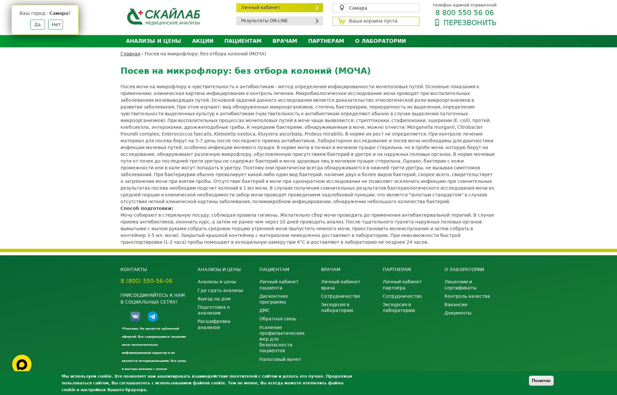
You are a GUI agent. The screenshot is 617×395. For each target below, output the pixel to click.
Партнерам (326, 41)
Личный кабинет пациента (279, 284)
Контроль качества (467, 296)
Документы (457, 312)
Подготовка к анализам (214, 310)
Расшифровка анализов (214, 324)
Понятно (541, 380)
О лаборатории (380, 41)
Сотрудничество (340, 296)
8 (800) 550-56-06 (146, 280)
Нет (56, 24)
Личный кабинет (260, 7)
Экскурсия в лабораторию (337, 307)
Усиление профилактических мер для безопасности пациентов (282, 339)
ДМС (264, 310)
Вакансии (455, 304)
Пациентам (243, 41)
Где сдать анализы (220, 290)
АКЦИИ (202, 41)
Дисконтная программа (273, 299)
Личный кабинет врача (340, 284)
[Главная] (173, 16)
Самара (358, 8)
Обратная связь (277, 318)
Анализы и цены (153, 41)
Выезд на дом (214, 298)
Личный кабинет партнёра (402, 284)
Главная (130, 53)
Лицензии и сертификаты (460, 284)
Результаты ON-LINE (264, 20)
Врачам (285, 41)
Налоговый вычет (280, 359)
